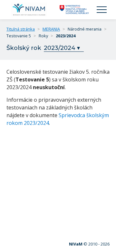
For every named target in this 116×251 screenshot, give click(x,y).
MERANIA (51, 29)
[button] (102, 10)
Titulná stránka (20, 29)
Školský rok (23, 47)
